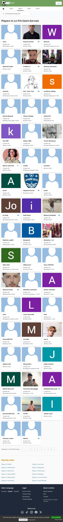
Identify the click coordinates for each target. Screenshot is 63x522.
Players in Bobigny (38, 474)
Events (38, 8)
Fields (29, 8)
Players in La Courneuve (39, 477)
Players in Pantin (6, 464)
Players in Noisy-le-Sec (8, 477)
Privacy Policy (26, 494)
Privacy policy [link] (31, 520)
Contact (45, 496)
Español (16, 491)
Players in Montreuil (7, 471)
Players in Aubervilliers (8, 474)
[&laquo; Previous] (20, 449)
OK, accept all (56, 517)
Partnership (26, 496)
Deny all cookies (58, 519)
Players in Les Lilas (38, 464)
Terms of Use (26, 491)
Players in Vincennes (7, 480)
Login (58, 3)
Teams (11, 8)
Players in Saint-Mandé (39, 480)
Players (20, 8)
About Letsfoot (48, 491)
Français (3, 491)
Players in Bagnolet (38, 467)
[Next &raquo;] (54, 449)
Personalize (23, 520)
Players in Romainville (8, 467)
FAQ (44, 494)
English (10, 491)
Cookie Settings (27, 499)
